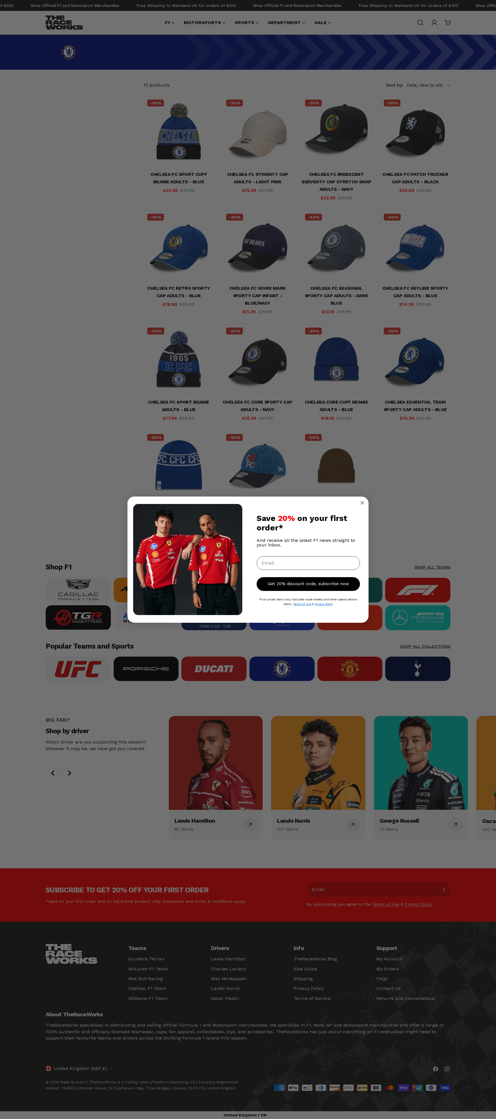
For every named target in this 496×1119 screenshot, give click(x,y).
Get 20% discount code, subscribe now (308, 583)
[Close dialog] (362, 502)
